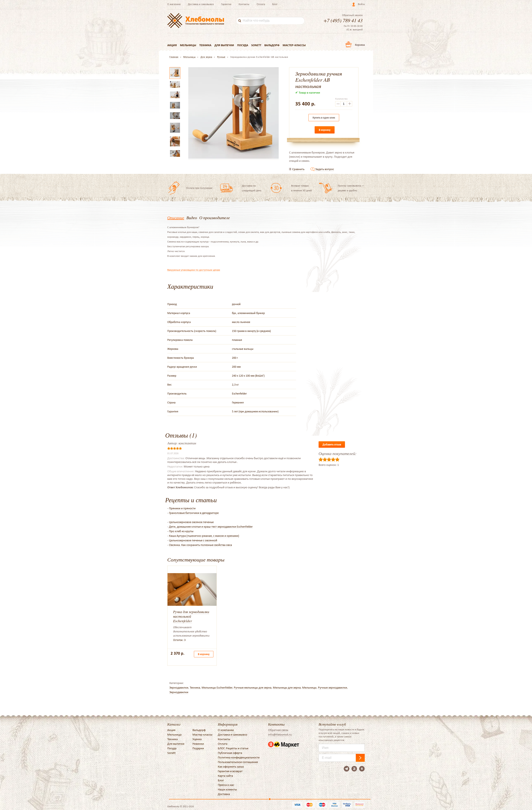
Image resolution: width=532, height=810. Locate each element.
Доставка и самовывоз (201, 4)
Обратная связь (278, 730)
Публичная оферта (230, 753)
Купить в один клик (324, 117)
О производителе (214, 217)
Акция (172, 45)
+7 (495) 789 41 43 (343, 20)
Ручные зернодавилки (332, 687)
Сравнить (298, 169)
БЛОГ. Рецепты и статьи (233, 748)
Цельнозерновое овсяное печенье (191, 522)
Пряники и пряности (182, 508)
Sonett (256, 45)
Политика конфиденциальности (239, 757)
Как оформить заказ (231, 766)
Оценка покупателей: (338, 453)
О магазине (174, 4)
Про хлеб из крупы (181, 531)
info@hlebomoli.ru (280, 734)
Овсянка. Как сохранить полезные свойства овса (200, 545)
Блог (275, 4)
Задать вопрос (324, 169)
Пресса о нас (226, 785)
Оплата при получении (199, 187)
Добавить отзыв (332, 444)
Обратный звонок (352, 15)
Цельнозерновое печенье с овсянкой (193, 540)
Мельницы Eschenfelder (217, 687)
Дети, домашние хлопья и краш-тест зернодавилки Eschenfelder (211, 526)
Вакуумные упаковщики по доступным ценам (193, 269)
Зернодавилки (178, 687)
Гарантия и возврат (230, 771)
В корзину (324, 129)
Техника (205, 45)
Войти (361, 4)
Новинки (198, 744)
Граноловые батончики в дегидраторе (194, 513)
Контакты (244, 4)
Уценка (197, 739)
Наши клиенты (227, 789)
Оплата (261, 4)
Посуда (242, 45)
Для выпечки (224, 45)
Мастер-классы (294, 45)
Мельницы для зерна (287, 687)
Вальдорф (272, 45)
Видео (191, 217)
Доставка (224, 794)
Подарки (198, 748)
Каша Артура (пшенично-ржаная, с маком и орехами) (204, 536)
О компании (226, 730)
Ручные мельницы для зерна (252, 687)
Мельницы (188, 45)
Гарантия (226, 4)
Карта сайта (225, 776)
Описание (175, 217)
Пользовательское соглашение (238, 762)
